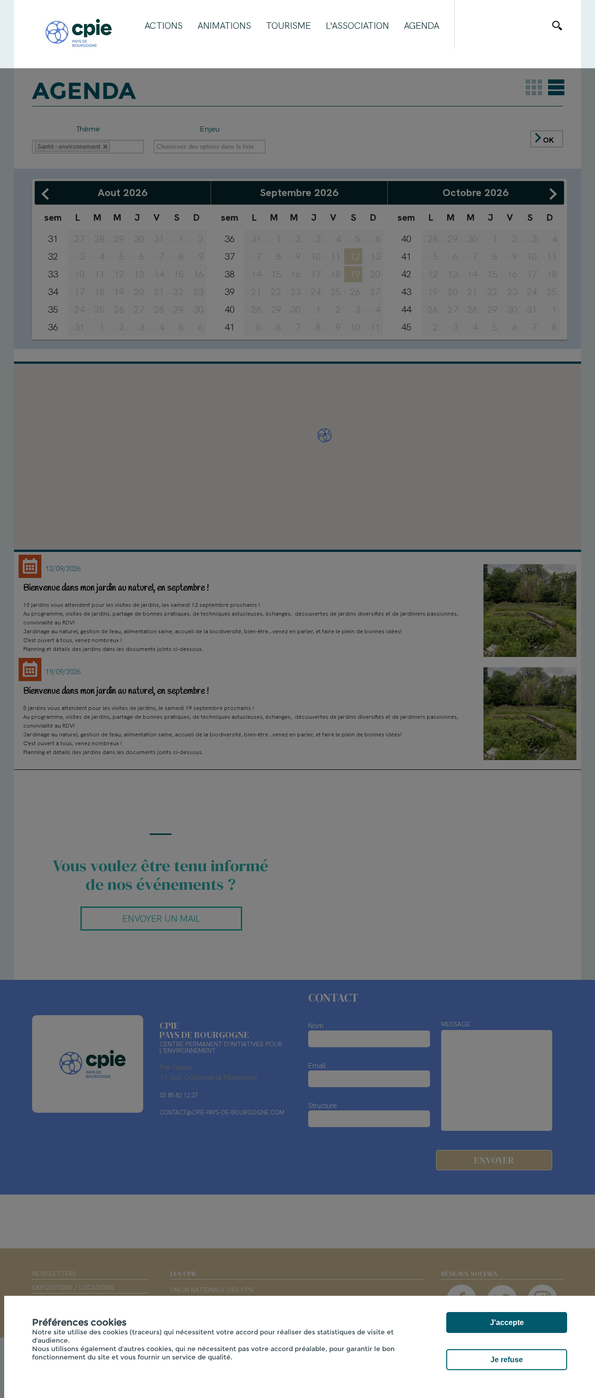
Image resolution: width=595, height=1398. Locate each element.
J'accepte (507, 1322)
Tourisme (288, 25)
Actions (164, 25)
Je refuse (506, 1360)
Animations (224, 25)
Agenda (421, 25)
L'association (357, 25)
